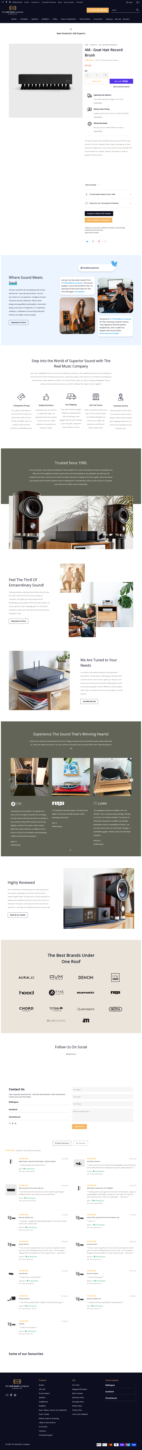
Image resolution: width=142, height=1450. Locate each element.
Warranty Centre (78, 1397)
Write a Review (77, 1393)
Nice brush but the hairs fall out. (31, 1188)
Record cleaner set (94, 1299)
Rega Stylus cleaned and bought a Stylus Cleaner (37, 1161)
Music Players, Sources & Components (53, 1410)
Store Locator (69, 2)
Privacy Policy (77, 1410)
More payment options (121, 86)
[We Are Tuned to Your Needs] (39, 680)
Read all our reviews (18, 915)
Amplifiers (42, 1406)
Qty (86, 71)
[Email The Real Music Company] (3, 2)
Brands (41, 1385)
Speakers (42, 1397)
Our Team (75, 1385)
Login (130, 2)
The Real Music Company (20, 1444)
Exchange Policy (78, 1402)
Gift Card (42, 1389)
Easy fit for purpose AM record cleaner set (103, 1217)
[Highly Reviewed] (98, 898)
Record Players (44, 1393)
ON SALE (79, 2)
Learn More (98, 103)
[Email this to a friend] (104, 241)
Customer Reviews (49, 2)
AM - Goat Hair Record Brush (27, 1201)
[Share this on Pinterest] (99, 241)
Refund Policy (77, 1406)
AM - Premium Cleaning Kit (95, 1174)
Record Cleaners (109, 228)
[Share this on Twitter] (87, 241)
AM (103, 228)
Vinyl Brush (23, 1273)
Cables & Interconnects (47, 1422)
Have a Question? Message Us (98, 220)
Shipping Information (79, 1389)
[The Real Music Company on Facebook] (6, 2)
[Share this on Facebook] (93, 241)
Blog (60, 2)
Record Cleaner (94, 233)
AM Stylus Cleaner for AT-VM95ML (100, 1188)
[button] (14, 19)
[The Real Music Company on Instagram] (10, 2)
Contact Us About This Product (99, 213)
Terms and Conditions (80, 1414)
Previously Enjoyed (45, 1435)
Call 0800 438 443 (89, 701)
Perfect (21, 1324)
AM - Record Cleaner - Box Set (27, 1309)
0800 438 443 (17, 2)
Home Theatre (44, 1414)
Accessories (97, 228)
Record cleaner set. (26, 1217)
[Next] (131, 780)
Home (27, 2)
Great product (24, 1299)
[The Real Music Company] (36, 10)
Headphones (43, 1402)
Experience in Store (18, 322)
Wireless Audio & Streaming (49, 1418)
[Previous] (10, 780)
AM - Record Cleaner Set (26, 1230)
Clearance (42, 1431)
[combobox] (125, 10)
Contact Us (35, 2)
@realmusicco (71, 1054)
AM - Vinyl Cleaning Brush (26, 1283)
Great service (24, 1244)
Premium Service (93, 1161)
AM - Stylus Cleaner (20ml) (26, 1171)
